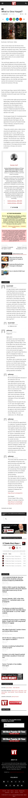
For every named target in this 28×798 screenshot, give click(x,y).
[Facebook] (11, 207)
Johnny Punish (15, 696)
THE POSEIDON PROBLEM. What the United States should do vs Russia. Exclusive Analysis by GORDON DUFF (12, 579)
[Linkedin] (17, 19)
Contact (21, 792)
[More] (23, 19)
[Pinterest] (10, 19)
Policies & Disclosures (14, 226)
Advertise (17, 792)
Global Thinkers (5, 709)
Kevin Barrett (16, 687)
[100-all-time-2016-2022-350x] (14, 741)
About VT (4, 226)
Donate (16, 790)
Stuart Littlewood (19, 692)
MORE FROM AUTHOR (18, 253)
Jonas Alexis (9, 687)
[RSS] (23, 781)
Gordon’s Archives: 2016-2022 (15, 203)
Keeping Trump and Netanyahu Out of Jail (21, 248)
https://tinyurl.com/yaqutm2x (15, 493)
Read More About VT (16, 769)
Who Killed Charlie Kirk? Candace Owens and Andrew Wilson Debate (14, 630)
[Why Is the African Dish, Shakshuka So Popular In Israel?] (5, 259)
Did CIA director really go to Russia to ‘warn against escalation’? (13, 638)
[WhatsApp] (14, 19)
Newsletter (7, 792)
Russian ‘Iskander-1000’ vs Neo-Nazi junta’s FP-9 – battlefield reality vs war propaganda (13, 600)
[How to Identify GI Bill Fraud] (5, 272)
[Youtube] (15, 207)
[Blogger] (4, 781)
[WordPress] (17, 785)
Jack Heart (21, 690)
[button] (2, 3)
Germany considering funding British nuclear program (13, 646)
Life (6, 6)
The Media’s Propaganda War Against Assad (7, 248)
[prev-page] (2, 278)
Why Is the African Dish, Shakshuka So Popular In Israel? (16, 259)
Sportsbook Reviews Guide (17, 794)
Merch (12, 792)
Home (2, 6)
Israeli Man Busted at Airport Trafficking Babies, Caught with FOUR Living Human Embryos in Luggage (14, 621)
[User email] (17, 207)
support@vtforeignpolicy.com (17, 772)
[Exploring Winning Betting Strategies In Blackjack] (5, 265)
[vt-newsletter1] (12, 705)
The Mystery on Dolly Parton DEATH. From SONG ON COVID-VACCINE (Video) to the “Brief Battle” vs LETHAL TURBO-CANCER (14, 611)
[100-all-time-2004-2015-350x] (14, 734)
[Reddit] (15, 781)
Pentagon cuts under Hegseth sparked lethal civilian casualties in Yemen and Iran (13, 656)
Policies (12, 790)
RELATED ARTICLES (6, 253)
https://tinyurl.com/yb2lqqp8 (15, 502)
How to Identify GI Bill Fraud (17, 271)
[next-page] (5, 278)
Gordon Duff (5, 14)
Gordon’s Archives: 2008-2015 (14, 200)
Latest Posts (5, 574)
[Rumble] (19, 781)
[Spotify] (6, 785)
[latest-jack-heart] (12, 679)
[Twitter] (7, 19)
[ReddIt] (20, 19)
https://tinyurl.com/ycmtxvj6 (15, 503)
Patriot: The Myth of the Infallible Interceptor (12, 664)
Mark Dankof (11, 692)
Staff (8, 790)
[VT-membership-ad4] (14, 533)
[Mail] (11, 781)
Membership (21, 790)
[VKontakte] (14, 785)
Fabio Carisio (14, 690)
